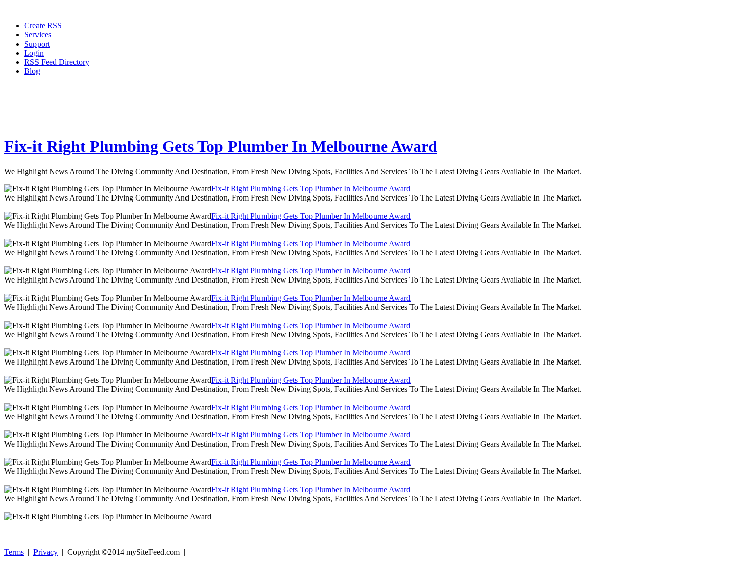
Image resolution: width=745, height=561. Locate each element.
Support (37, 43)
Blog (32, 71)
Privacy (45, 552)
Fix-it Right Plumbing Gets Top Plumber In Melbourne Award (220, 146)
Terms (14, 552)
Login (34, 53)
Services (37, 34)
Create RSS (43, 25)
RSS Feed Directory (56, 62)
